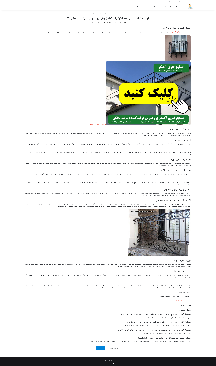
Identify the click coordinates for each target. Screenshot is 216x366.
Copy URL (100, 348)
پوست (164, 6)
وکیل (176, 6)
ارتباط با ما (161, 2)
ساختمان (154, 6)
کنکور (159, 6)
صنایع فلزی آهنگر (177, 31)
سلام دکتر (190, 2)
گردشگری (182, 6)
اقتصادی (184, 2)
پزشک (148, 6)
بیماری (142, 6)
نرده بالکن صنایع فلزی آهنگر (97, 124)
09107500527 (180, 300)
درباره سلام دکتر (153, 2)
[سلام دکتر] (190, 6)
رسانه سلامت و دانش (169, 2)
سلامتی (137, 6)
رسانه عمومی (178, 2)
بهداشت (131, 6)
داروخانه (171, 6)
